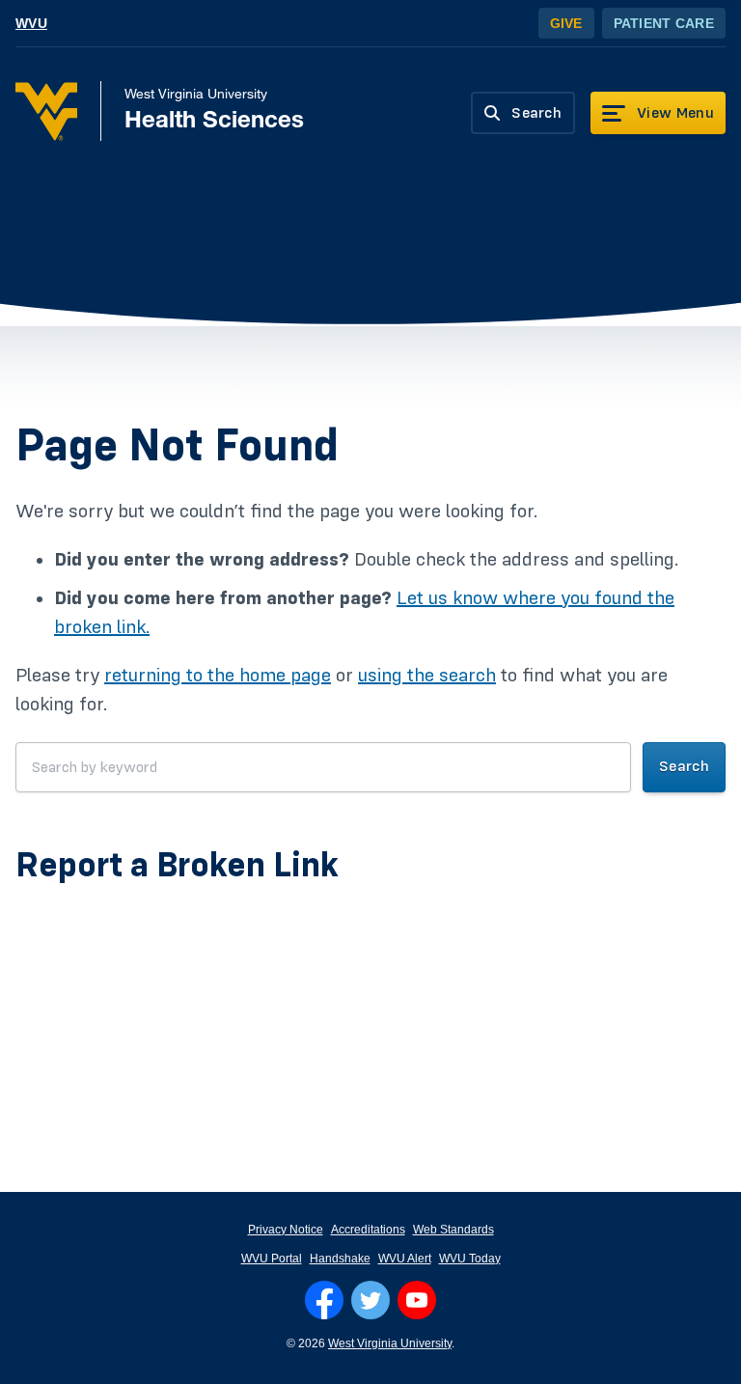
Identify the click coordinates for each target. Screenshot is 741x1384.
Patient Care (664, 23)
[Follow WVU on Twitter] (370, 1300)
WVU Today (470, 1258)
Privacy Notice (285, 1229)
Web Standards (453, 1229)
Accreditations (368, 1229)
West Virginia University (390, 1343)
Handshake (340, 1258)
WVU (31, 23)
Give (566, 23)
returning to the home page (217, 675)
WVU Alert (404, 1258)
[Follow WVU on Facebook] (324, 1300)
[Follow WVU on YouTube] (417, 1300)
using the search (427, 675)
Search (684, 766)
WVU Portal (271, 1258)
